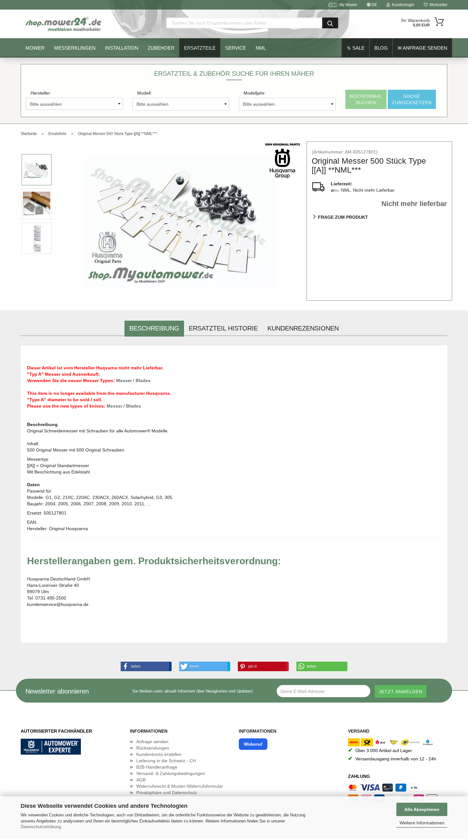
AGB (140, 779)
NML (261, 48)
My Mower (348, 5)
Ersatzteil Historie (223, 328)
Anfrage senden (152, 741)
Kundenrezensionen (303, 328)
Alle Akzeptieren (421, 809)
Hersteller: (41, 93)
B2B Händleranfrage (156, 767)
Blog (381, 48)
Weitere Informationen (422, 822)
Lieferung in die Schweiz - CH (166, 760)
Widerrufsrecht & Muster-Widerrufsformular (179, 786)
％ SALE (355, 48)
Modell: (144, 93)
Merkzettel (437, 5)
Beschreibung (154, 328)
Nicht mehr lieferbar (414, 204)
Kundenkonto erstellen (158, 754)
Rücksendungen (152, 747)
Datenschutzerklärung (41, 826)
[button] (145, 666)
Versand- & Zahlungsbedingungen (170, 773)
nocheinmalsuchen (366, 99)
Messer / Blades (133, 380)
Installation (121, 48)
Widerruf (253, 744)
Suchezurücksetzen (412, 99)
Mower (35, 48)
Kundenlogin (402, 5)
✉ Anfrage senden (422, 48)
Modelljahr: (255, 93)
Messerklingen (75, 48)
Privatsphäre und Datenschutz (166, 792)
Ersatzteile (200, 48)
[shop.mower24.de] (64, 24)
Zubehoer (161, 48)
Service (235, 48)
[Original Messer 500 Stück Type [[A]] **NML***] (179, 220)
